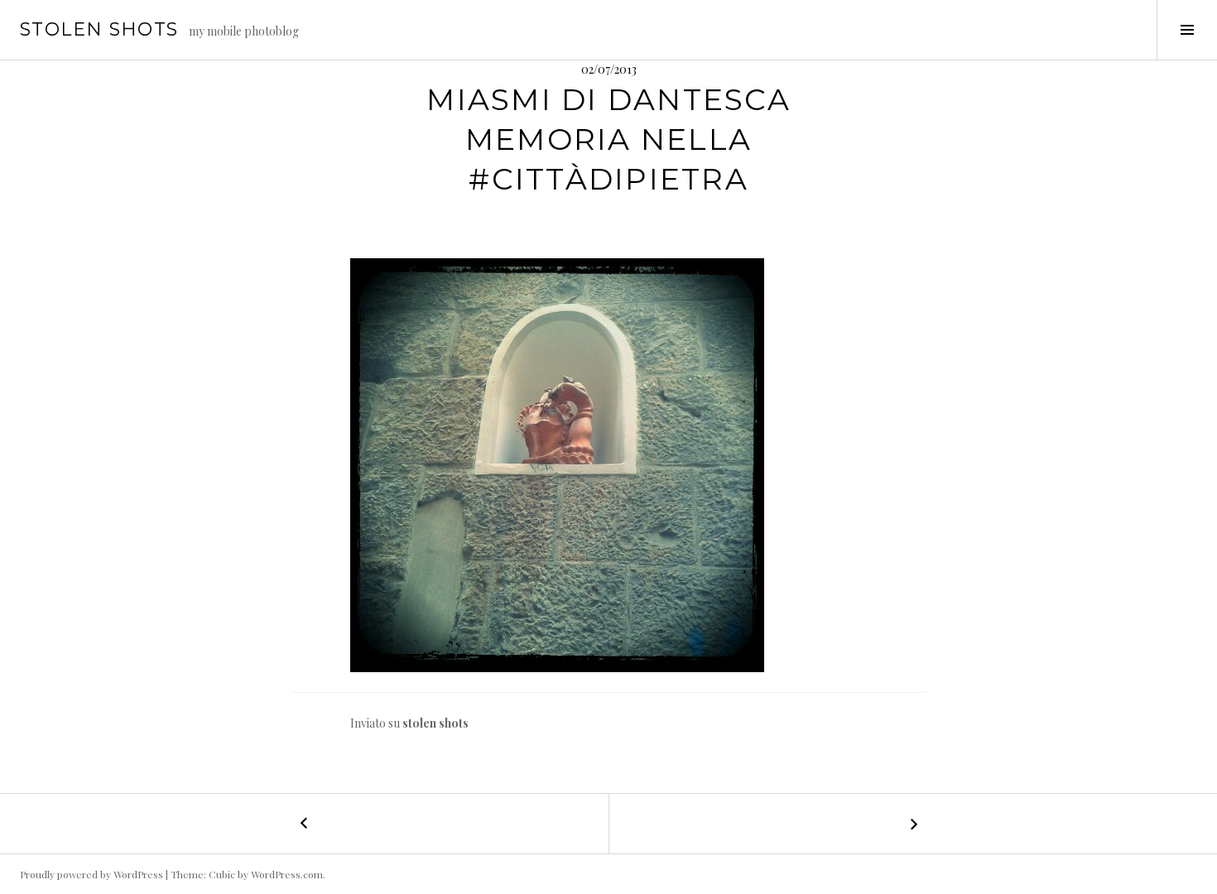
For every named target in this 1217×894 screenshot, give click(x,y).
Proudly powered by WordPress (91, 874)
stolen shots (99, 29)
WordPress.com (287, 874)
